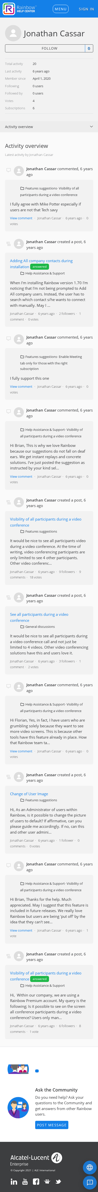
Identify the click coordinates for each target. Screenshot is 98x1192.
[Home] (19, 8)
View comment (21, 218)
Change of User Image (29, 793)
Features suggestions (41, 188)
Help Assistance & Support (45, 273)
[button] (61, 9)
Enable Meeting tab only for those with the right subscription (51, 362)
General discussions (40, 626)
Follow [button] (50, 48)
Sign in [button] (86, 9)
